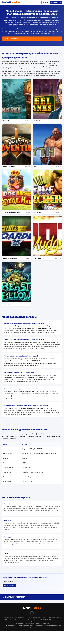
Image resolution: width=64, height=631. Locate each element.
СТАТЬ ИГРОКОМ (56, 2)
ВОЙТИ (45, 2)
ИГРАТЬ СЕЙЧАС (11, 38)
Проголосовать (9, 585)
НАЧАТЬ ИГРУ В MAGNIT (14, 597)
